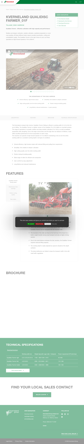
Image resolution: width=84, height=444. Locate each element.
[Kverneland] (9, 2)
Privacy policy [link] (54, 223)
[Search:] (75, 7)
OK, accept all (31, 223)
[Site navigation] (2, 2)
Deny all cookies (39, 223)
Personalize (47, 223)
